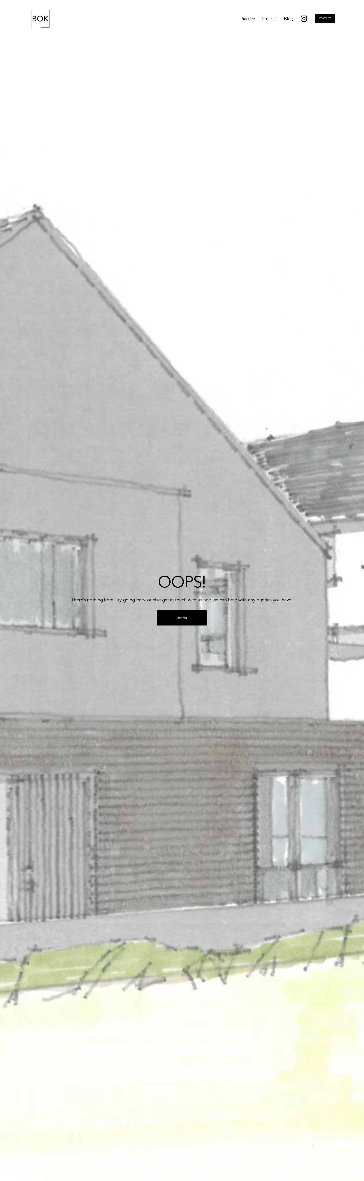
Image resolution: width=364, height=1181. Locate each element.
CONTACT (325, 18)
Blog (288, 18)
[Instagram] (304, 18)
